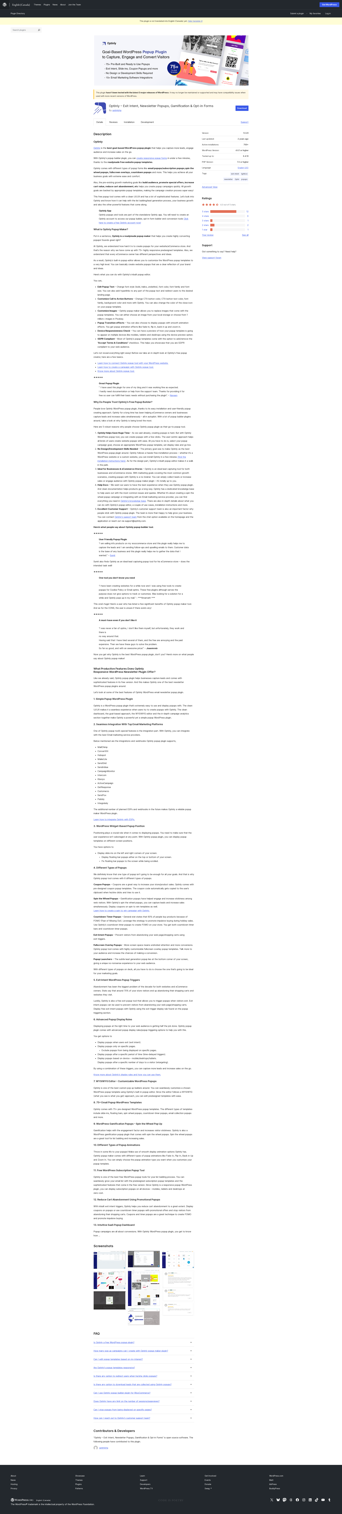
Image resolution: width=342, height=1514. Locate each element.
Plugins (78, 1484)
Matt (271, 1480)
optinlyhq (116, 110)
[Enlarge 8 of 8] (190, 1274)
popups (244, 179)
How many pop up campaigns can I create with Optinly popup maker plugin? (131, 1351)
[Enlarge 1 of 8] (122, 1254)
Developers (145, 1484)
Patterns (79, 1488)
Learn (142, 1476)
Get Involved (210, 1476)
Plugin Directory (18, 13)
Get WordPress (329, 4)
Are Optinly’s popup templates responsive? (114, 1367)
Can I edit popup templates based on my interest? (118, 1359)
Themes (79, 1480)
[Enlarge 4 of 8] (156, 1254)
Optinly (97, 148)
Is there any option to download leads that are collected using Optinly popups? (133, 1384)
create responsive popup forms (152, 158)
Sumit (112, 555)
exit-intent (235, 174)
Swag (208, 1488)
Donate (208, 1484)
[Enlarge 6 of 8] (156, 1312)
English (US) (243, 168)
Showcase (80, 1476)
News (13, 1480)
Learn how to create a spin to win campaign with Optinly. (122, 910)
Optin (237, 179)
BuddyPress (274, 1488)
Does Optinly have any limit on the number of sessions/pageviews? (127, 1401)
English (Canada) (43, 1500)
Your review (207, 235)
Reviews (113, 122)
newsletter (228, 179)
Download (242, 108)
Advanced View (209, 187)
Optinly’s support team (126, 517)
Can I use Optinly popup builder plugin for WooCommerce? (122, 1393)
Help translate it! (195, 21)
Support (244, 122)
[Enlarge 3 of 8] (122, 1295)
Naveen (173, 395)
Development (147, 122)
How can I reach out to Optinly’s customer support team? (122, 1418)
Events (208, 1480)
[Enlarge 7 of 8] (190, 1254)
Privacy (14, 1488)
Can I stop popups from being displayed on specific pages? (123, 1409)
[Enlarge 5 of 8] (156, 1273)
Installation (129, 122)
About (13, 1476)
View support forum (211, 257)
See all (245, 235)
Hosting (14, 1484)
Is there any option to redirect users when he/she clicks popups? (125, 1376)
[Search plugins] (39, 30)
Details (99, 122)
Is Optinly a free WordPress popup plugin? (114, 1342)
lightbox (244, 174)
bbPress (273, 1484)
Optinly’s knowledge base (133, 501)
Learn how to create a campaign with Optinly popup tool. (126, 367)
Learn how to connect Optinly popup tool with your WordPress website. (133, 363)
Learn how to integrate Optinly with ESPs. (114, 819)
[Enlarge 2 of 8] (122, 1274)
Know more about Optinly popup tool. (116, 371)
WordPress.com (276, 1476)
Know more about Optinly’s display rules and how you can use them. (127, 1074)
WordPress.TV (146, 1488)
